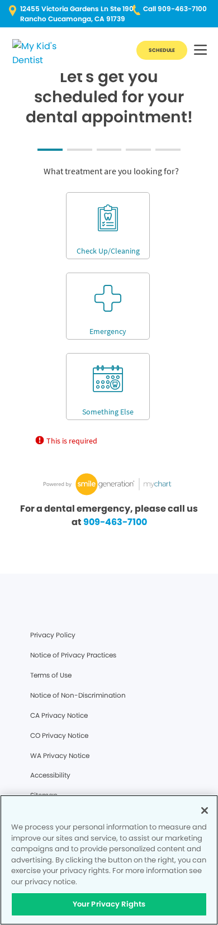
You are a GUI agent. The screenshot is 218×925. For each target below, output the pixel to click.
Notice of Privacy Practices (73, 655)
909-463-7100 (115, 522)
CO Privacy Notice (59, 735)
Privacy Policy (52, 635)
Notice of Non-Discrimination (78, 695)
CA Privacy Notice (59, 715)
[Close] (204, 810)
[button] (200, 50)
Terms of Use (51, 675)
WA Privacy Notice (59, 755)
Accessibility (50, 775)
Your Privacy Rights (109, 904)
